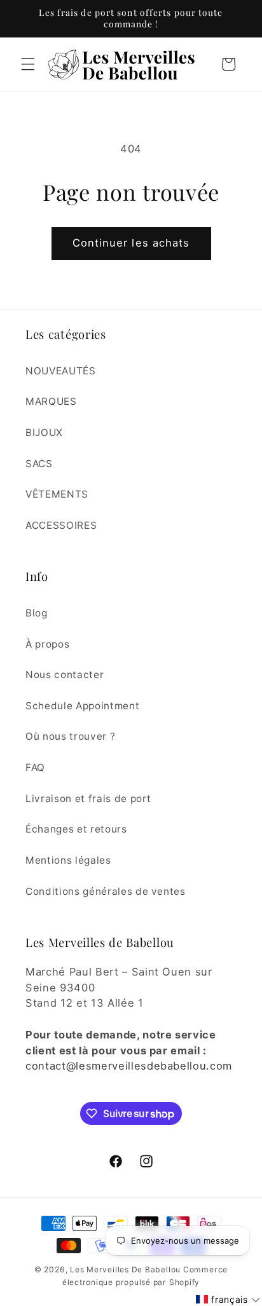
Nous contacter (64, 675)
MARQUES (51, 401)
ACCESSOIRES (61, 525)
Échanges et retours (76, 829)
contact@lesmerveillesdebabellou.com (128, 1065)
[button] (28, 64)
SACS (39, 464)
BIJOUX (44, 432)
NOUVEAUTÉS (60, 371)
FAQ (35, 767)
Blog (36, 613)
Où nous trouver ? (70, 736)
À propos (47, 644)
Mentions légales (68, 860)
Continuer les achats (131, 242)
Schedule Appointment (82, 706)
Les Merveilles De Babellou (125, 1269)
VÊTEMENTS (56, 494)
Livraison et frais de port (88, 798)
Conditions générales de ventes (105, 891)
